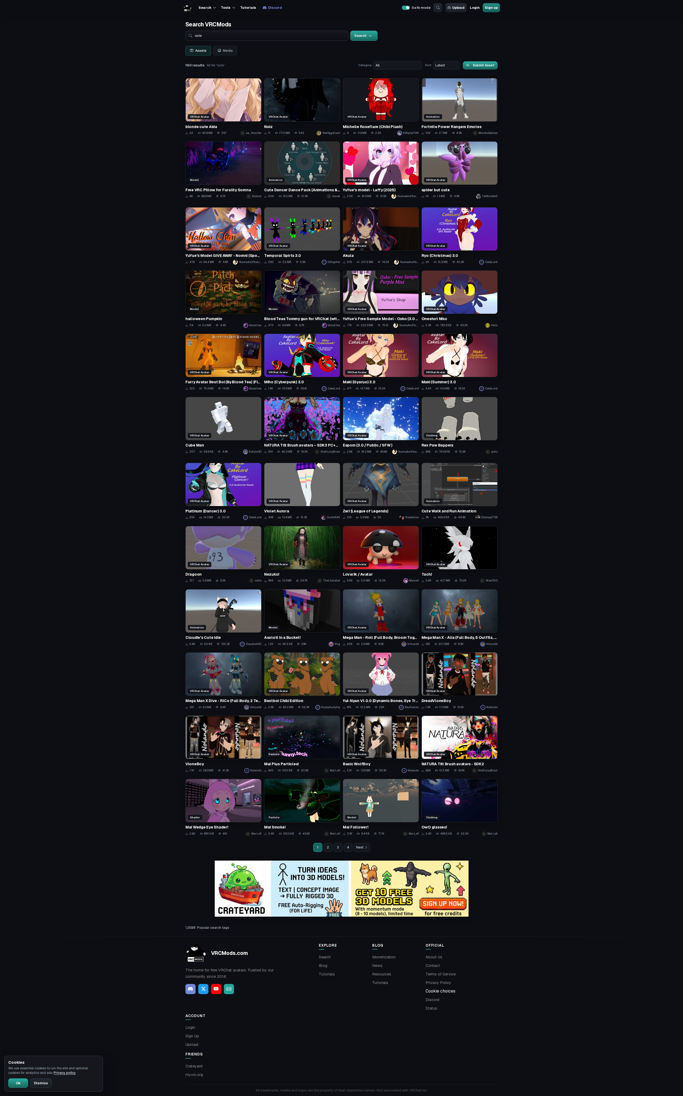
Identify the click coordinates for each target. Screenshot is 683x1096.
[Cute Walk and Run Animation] (460, 491)
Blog (323, 965)
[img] (341, 889)
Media (228, 51)
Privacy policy (65, 1073)
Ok (18, 1083)
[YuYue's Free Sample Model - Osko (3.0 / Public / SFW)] (381, 299)
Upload (458, 7)
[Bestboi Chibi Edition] (302, 681)
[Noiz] (302, 106)
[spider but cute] (460, 170)
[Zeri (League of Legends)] (381, 491)
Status (431, 1008)
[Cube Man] (223, 425)
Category (365, 65)
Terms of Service (441, 974)
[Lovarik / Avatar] (381, 554)
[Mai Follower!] (381, 807)
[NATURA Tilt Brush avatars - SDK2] (460, 744)
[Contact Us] (229, 989)
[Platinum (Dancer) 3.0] (223, 491)
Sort (428, 65)
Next (359, 847)
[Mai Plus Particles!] (302, 744)
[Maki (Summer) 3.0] (460, 362)
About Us (434, 957)
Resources (381, 974)
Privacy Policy (438, 982)
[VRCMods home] (187, 7)
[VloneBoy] (223, 744)
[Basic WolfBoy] (381, 744)
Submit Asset (483, 65)
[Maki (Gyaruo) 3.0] (381, 362)
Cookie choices (440, 991)
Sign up (491, 7)
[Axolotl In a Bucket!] (302, 618)
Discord (275, 7)
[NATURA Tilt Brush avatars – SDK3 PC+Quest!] (302, 425)
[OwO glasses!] (460, 807)
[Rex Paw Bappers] (460, 425)
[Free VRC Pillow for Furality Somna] (223, 170)
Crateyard (193, 1066)
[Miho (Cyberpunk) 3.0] (302, 362)
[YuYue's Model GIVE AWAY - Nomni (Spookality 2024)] (223, 236)
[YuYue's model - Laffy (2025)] (381, 170)
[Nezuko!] (302, 554)
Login (474, 7)
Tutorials (248, 7)
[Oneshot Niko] (460, 299)
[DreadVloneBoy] (460, 681)
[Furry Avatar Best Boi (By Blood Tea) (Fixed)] (223, 362)
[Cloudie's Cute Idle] (223, 618)
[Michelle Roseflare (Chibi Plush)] (381, 106)
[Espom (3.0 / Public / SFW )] (381, 425)
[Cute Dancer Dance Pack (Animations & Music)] (302, 170)
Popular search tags (213, 927)
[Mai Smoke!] (302, 807)
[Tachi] (460, 554)
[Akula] (381, 236)
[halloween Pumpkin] (223, 299)
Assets (201, 51)
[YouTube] (216, 989)
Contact (433, 965)
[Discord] (190, 989)
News (377, 965)
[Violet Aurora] (302, 491)
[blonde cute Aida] (223, 106)
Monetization (384, 957)
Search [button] (204, 7)
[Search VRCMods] (437, 7)
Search (325, 957)
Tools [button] (225, 7)
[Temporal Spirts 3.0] (302, 236)
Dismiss (41, 1083)
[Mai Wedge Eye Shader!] (223, 807)
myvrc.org (194, 1074)
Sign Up (192, 1036)
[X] (203, 989)
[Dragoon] (223, 554)
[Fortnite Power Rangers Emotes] (460, 106)
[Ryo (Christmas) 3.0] (460, 236)
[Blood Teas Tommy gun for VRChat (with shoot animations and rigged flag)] (302, 299)
